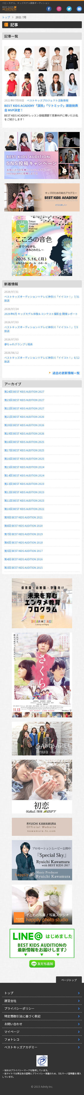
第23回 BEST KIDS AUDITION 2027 (24, 400)
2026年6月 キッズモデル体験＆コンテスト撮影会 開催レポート (41, 313)
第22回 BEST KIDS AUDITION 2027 (24, 408)
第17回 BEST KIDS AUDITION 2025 (24, 450)
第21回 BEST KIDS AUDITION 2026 (24, 416)
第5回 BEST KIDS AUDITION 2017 (23, 551)
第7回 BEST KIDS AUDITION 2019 (23, 534)
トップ (6, 17)
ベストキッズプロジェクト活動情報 (47, 100)
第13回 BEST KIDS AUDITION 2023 (24, 483)
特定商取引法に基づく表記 (22, 1016)
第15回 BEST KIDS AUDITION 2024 (24, 467)
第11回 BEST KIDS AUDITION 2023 (24, 500)
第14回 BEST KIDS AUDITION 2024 (24, 475)
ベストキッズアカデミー (20, 1047)
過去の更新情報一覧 (66, 373)
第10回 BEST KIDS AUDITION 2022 (24, 509)
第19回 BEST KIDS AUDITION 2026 (24, 433)
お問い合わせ (13, 1024)
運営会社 (10, 1001)
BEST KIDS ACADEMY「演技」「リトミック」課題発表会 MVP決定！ (41, 107)
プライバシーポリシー (19, 1008)
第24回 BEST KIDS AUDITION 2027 (24, 391)
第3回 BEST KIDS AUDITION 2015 (23, 567)
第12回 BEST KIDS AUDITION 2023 (24, 492)
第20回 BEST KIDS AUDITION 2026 (24, 425)
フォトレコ (11, 1039)
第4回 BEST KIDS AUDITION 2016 (23, 559)
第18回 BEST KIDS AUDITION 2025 (24, 442)
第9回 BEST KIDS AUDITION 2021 (23, 517)
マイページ (11, 1031)
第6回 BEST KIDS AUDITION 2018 (23, 542)
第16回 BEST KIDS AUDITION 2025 (24, 458)
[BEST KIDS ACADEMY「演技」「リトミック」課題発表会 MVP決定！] (42, 71)
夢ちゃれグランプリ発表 (18, 344)
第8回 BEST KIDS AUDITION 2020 (23, 525)
